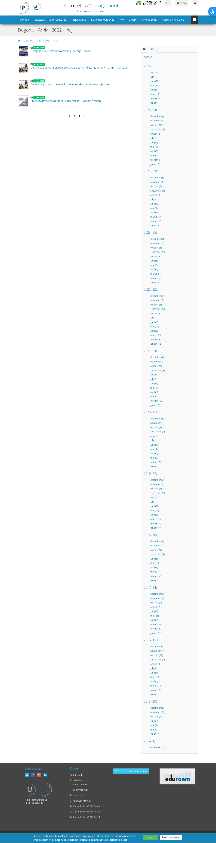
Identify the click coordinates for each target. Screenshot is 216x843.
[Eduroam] (177, 776)
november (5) (157, 300)
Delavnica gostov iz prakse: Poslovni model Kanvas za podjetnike (70, 84)
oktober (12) (156, 655)
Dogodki (28, 40)
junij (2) (154, 383)
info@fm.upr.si (80, 789)
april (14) (154, 212)
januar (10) (155, 527)
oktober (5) (156, 247)
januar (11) (155, 694)
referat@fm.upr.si (82, 800)
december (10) (157, 238)
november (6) (157, 181)
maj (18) (154, 562)
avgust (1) (155, 374)
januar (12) (155, 343)
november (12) (157, 545)
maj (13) (154, 510)
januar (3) (155, 405)
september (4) (157, 431)
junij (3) (154, 142)
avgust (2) (155, 72)
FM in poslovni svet (102, 19)
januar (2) (155, 466)
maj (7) (154, 265)
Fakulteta (91, 5)
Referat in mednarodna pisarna (131, 771)
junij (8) (154, 611)
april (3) (154, 269)
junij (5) (154, 260)
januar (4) (155, 102)
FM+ (121, 19)
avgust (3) (155, 194)
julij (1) (153, 76)
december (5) (157, 418)
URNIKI (133, 19)
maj (56, 40)
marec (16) (155, 571)
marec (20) (155, 624)
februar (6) (155, 523)
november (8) (157, 120)
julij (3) (153, 137)
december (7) (157, 541)
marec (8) (155, 94)
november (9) (157, 361)
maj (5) (154, 146)
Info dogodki (149, 19)
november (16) (157, 650)
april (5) (154, 151)
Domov (24, 19)
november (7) (157, 484)
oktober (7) (156, 427)
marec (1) (155, 729)
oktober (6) (156, 186)
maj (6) (154, 85)
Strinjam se (150, 837)
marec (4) (155, 457)
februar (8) (155, 339)
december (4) (157, 116)
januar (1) (155, 733)
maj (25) (154, 615)
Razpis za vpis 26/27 (174, 19)
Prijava (183, 2)
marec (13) (155, 216)
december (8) (157, 479)
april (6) (154, 681)
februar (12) (156, 400)
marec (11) (155, 155)
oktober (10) (156, 124)
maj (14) (154, 326)
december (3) (157, 177)
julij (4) (153, 199)
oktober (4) (156, 365)
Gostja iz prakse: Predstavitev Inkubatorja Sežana (61, 51)
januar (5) (155, 164)
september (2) (157, 251)
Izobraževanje (57, 19)
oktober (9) (156, 549)
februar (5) (155, 159)
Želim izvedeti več (171, 837)
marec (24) (155, 685)
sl (167, 2)
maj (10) (154, 676)
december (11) (157, 646)
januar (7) (155, 580)
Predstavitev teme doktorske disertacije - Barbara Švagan (66, 101)
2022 (47, 40)
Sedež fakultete (78, 775)
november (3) (157, 422)
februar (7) (155, 221)
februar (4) (155, 98)
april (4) (154, 619)
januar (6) (155, 225)
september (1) (157, 190)
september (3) (157, 129)
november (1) (157, 747)
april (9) (154, 330)
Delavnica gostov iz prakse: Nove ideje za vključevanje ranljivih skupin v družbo (79, 67)
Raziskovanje (78, 19)
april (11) (154, 89)
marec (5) (155, 273)
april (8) (154, 567)
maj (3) (154, 448)
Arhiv (38, 40)
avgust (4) (155, 256)
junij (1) (154, 80)
